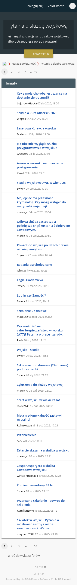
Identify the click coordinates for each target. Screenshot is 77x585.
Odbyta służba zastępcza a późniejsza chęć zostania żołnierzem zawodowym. (43, 226)
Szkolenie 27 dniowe (32, 311)
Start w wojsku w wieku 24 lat (38, 400)
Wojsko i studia (28, 350)
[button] (41, 72)
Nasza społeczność (24, 63)
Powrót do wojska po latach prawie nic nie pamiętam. (42, 247)
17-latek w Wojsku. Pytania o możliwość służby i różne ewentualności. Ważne (38, 524)
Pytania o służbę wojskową (57, 63)
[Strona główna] (5, 6)
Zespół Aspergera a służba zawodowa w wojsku (36, 468)
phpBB (24, 579)
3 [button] (18, 72)
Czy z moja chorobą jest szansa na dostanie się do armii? (42, 95)
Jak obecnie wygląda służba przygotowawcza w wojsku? (37, 146)
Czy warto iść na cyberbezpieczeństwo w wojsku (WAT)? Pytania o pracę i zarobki (40, 330)
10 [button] (35, 72)
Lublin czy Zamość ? (31, 295)
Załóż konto (56, 6)
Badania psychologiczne (34, 265)
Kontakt (39, 567)
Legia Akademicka (30, 280)
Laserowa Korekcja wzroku (36, 128)
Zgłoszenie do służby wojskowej (40, 385)
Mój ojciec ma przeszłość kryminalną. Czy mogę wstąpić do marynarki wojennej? (41, 202)
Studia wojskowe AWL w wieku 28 (41, 183)
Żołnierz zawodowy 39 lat (35, 485)
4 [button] (26, 72)
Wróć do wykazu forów (24, 556)
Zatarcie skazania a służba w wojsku (43, 450)
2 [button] (11, 72)
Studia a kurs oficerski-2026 (37, 113)
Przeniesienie (26, 435)
